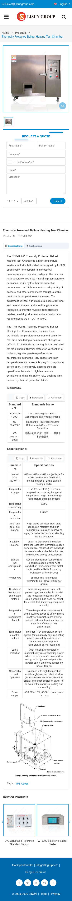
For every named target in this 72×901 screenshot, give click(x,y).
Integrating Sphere (47, 865)
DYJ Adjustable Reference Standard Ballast (19, 842)
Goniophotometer (22, 865)
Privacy (55, 894)
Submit (58, 201)
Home (5, 32)
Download (37, 397)
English (63, 4)
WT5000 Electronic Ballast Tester (52, 842)
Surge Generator (35, 872)
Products (21, 32)
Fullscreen (56, 397)
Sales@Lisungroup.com (19, 4)
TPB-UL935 (22, 783)
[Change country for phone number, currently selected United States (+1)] (11, 162)
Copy (22, 397)
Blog (44, 894)
